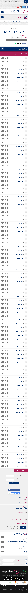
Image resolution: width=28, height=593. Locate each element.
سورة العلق (20, 396)
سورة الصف (20, 265)
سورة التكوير (20, 339)
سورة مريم (20, 119)
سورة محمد (20, 212)
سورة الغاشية (19, 366)
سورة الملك (20, 289)
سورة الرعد (20, 96)
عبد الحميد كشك (24, 545)
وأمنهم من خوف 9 (22, 513)
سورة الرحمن (20, 242)
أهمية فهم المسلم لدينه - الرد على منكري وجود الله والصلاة (17, 542)
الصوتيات (19, 17)
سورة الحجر (20, 104)
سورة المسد (20, 454)
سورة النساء (20, 65)
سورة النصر (20, 450)
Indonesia (25, 3)
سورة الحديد (20, 250)
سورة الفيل (20, 431)
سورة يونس (20, 88)
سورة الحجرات (19, 219)
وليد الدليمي (25, 553)
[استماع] (7, 58)
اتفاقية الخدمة (14, 585)
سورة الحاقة (20, 296)
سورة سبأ (20, 162)
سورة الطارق (20, 358)
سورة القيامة (20, 316)
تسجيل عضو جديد (20, 499)
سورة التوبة (20, 85)
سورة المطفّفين (19, 346)
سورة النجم (20, 235)
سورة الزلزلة (20, 408)
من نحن (5, 585)
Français (11, 1)
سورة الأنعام (20, 73)
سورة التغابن (20, 277)
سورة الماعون (19, 439)
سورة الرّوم (20, 150)
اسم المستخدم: (18, 475)
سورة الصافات (19, 173)
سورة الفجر (20, 369)
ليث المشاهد (24, 537)
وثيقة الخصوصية (21, 585)
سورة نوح (21, 300)
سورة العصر (20, 423)
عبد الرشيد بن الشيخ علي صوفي (22, 549)
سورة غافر (20, 185)
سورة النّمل (20, 142)
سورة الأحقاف (19, 208)
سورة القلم (20, 292)
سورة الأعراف (20, 77)
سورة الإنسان (20, 319)
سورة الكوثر (20, 443)
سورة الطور (20, 231)
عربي (26, 1)
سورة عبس (20, 335)
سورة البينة (20, 404)
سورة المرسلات (19, 323)
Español (22, 1)
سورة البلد (20, 373)
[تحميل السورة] (5, 58)
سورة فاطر (20, 165)
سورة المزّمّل (20, 308)
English (6, 1)
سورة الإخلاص (19, 458)
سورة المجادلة (19, 254)
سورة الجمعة (19, 269)
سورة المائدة (20, 69)
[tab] (14, 49)
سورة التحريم (19, 285)
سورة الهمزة (20, 427)
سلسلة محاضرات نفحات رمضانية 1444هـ (16, 516)
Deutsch (17, 1)
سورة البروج (20, 354)
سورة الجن (20, 304)
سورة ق (21, 223)
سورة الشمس (19, 377)
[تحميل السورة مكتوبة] (2, 58)
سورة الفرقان (20, 135)
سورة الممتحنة (19, 262)
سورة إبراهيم (19, 100)
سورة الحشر (20, 258)
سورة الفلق (20, 462)
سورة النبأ (20, 327)
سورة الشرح (20, 389)
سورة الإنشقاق (19, 350)
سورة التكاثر (20, 419)
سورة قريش (20, 435)
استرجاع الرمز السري (20, 497)
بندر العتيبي (25, 539)
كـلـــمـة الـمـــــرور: (18, 479)
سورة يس (20, 169)
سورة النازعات (19, 331)
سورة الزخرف (20, 196)
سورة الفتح (20, 215)
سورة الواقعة (20, 246)
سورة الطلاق (20, 281)
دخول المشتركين (14, 482)
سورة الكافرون (19, 446)
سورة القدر (20, 400)
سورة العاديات (19, 412)
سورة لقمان (20, 154)
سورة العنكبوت (19, 146)
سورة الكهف (20, 115)
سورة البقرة (20, 61)
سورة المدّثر (20, 312)
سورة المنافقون (19, 273)
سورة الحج (20, 131)
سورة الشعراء (19, 138)
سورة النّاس (20, 466)
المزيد (23, 527)
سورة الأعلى (20, 362)
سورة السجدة (19, 158)
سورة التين (20, 393)
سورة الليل (20, 381)
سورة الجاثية (20, 204)
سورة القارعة (20, 416)
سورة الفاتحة (19, 58)
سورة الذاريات (20, 227)
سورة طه (20, 123)
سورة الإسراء (20, 111)
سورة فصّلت (20, 188)
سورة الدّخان (20, 200)
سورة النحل (20, 108)
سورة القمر (20, 238)
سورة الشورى (20, 192)
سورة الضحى (20, 385)
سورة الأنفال (20, 81)
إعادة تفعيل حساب (20, 502)
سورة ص (21, 177)
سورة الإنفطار (19, 342)
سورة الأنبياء (20, 127)
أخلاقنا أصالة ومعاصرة (21, 520)
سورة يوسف (20, 92)
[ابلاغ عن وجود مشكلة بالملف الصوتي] (3, 58)
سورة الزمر (20, 181)
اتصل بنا (8, 585)
